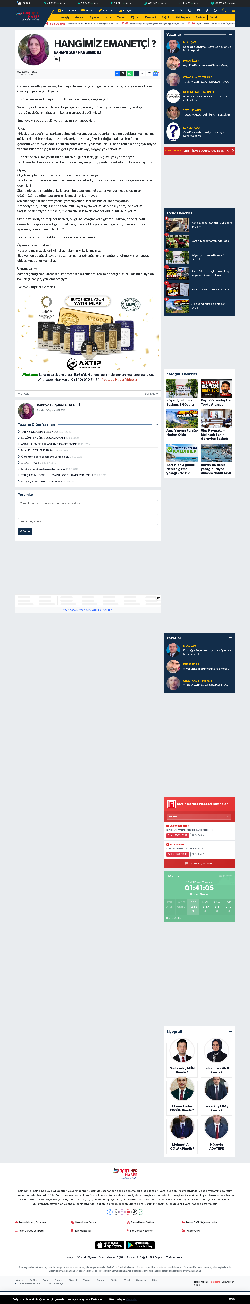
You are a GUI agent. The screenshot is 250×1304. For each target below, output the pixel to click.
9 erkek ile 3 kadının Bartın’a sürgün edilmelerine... (205, 98)
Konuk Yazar (191, 128)
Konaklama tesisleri (31, 1284)
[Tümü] (230, 34)
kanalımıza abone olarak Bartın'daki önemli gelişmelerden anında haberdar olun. (96, 374)
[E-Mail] (57, 59)
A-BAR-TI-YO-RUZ (32, 462)
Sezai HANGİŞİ (192, 110)
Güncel (79, 17)
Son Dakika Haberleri (141, 1230)
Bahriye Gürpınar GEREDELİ (77, 52)
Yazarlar (108, 10)
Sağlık (165, 17)
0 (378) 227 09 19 (179, 854)
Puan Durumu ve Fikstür (31, 1230)
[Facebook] (110, 1212)
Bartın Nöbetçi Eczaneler (33, 1222)
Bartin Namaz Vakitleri (143, 1222)
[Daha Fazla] (136, 73)
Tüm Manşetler (83, 1230)
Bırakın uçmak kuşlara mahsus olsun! (43, 469)
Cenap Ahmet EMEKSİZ (197, 77)
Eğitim (135, 17)
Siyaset (94, 17)
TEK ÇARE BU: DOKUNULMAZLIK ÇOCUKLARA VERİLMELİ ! (57, 475)
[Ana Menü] (232, 10)
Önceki (24, 394)
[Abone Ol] (156, 73)
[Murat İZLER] (173, 63)
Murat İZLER (191, 61)
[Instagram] (122, 1212)
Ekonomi (150, 17)
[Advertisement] (88, 567)
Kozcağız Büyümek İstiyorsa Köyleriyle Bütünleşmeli (207, 49)
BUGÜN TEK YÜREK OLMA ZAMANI (43, 438)
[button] (228, 151)
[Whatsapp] (140, 1212)
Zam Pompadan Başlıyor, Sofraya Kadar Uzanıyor (203, 134)
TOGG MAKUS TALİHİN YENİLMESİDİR (206, 115)
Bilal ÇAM (189, 42)
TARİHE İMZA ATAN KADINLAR (40, 431)
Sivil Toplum (182, 17)
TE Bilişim (214, 1282)
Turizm (200, 17)
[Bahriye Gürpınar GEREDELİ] (34, 49)
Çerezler (131, 1299)
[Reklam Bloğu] (88, 332)
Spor (108, 17)
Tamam (232, 1299)
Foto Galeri (68, 10)
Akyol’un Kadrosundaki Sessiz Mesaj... (206, 65)
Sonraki (150, 394)
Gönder (25, 531)
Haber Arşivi (193, 1230)
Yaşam (121, 17)
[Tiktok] (134, 1212)
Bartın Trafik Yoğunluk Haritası (202, 1222)
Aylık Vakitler (175, 918)
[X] (116, 1212)
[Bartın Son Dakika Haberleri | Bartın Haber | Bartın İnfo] (27, 16)
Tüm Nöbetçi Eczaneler (200, 863)
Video (89, 10)
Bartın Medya (55, 1284)
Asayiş (65, 17)
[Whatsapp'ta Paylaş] (130, 73)
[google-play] (140, 1245)
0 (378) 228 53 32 (179, 835)
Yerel (214, 17)
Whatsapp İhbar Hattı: (69, 380)
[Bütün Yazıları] (156, 424)
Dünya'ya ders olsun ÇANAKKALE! (42, 481)
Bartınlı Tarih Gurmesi (198, 92)
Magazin (141, 1280)
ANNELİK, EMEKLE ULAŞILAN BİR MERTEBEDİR (49, 444)
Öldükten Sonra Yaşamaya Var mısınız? (45, 456)
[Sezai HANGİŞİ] (173, 112)
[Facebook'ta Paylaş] (117, 73)
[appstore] (110, 1245)
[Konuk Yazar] (173, 131)
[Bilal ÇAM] (173, 46)
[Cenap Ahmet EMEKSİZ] (173, 79)
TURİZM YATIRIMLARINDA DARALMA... (206, 81)
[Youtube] (128, 1212)
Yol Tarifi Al (199, 835)
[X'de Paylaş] (123, 73)
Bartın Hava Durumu (86, 1222)
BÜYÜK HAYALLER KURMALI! (38, 450)
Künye (127, 10)
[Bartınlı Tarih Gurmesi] (173, 96)
